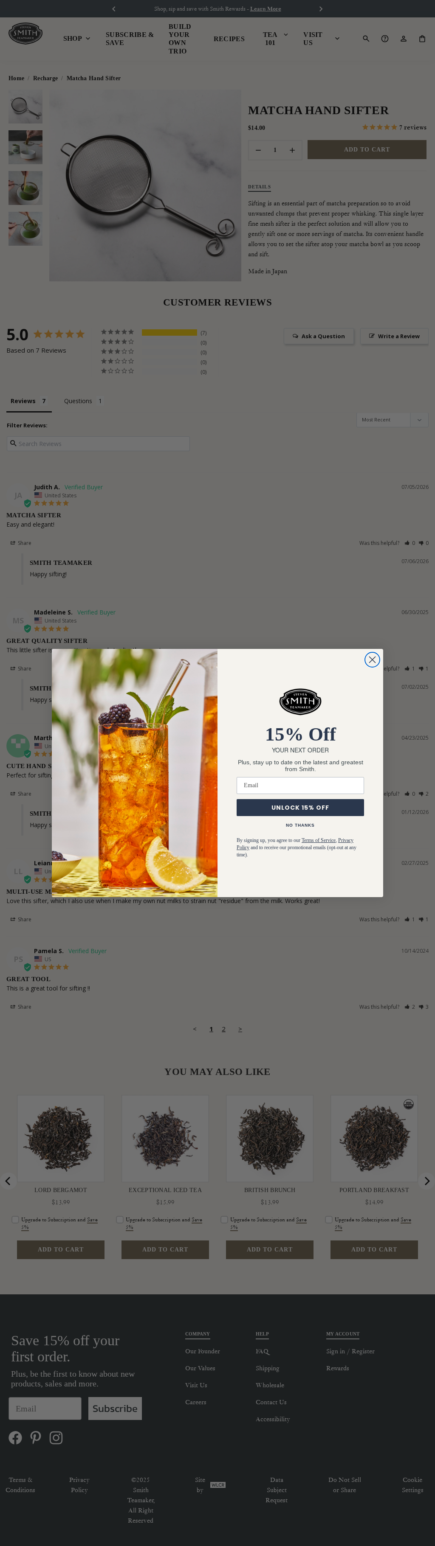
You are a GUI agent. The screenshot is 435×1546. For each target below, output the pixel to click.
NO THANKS (300, 825)
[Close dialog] (372, 659)
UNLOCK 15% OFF (300, 807)
